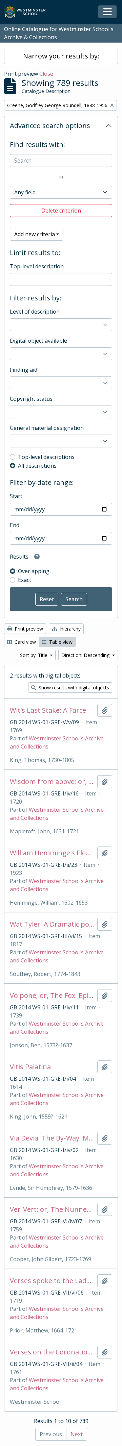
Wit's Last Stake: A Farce (48, 710)
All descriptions (37, 465)
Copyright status (31, 398)
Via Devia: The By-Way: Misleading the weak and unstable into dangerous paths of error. (52, 1138)
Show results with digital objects (73, 687)
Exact (24, 580)
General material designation (47, 428)
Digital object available (38, 340)
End (14, 525)
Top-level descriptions (46, 457)
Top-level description (37, 266)
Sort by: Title (34, 655)
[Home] (28, 12)
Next (76, 1434)
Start (16, 496)
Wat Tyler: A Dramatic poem (52, 924)
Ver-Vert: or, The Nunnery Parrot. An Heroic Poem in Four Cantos (52, 1209)
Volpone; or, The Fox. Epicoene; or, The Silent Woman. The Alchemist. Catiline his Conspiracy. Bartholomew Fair (52, 995)
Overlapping (33, 571)
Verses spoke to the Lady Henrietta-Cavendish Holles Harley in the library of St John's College (52, 1281)
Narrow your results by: (61, 55)
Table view (60, 642)
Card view (24, 642)
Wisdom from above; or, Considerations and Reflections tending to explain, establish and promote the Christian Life (52, 782)
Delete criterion (61, 210)
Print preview (28, 629)
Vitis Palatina (30, 1067)
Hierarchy (70, 629)
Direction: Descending (86, 655)
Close (46, 73)
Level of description (35, 311)
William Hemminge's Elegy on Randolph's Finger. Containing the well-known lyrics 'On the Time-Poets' (52, 853)
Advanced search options (50, 125)
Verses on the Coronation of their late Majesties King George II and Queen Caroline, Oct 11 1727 (52, 1352)
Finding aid (23, 369)
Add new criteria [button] (34, 234)
